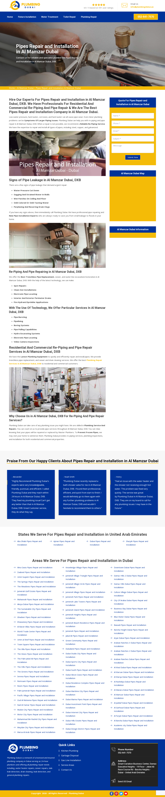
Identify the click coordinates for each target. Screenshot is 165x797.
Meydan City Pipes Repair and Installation (35, 727)
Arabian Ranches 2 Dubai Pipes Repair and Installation (132, 653)
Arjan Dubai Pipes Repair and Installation (132, 638)
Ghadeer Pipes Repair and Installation (34, 617)
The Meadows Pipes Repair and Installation (36, 586)
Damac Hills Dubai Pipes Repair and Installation (129, 586)
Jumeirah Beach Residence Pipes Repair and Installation (85, 625)
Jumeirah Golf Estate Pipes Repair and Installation (34, 593)
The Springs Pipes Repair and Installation (35, 581)
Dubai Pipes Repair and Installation (100, 543)
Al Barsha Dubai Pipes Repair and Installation (134, 720)
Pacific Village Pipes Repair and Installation (36, 695)
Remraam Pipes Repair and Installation (34, 681)
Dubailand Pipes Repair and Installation (83, 648)
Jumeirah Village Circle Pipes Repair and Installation (83, 586)
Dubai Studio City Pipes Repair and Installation (81, 655)
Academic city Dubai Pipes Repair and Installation (130, 727)
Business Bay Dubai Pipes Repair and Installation (130, 610)
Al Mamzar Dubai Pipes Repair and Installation (129, 696)
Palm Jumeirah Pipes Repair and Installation (36, 690)
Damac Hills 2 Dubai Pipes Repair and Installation (130, 577)
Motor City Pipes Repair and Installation (34, 714)
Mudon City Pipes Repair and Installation (35, 709)
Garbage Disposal (70, 755)
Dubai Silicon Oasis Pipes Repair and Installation (82, 676)
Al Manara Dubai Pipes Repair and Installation (134, 690)
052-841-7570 (146, 16)
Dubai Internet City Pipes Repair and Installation (82, 714)
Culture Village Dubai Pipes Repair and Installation (131, 594)
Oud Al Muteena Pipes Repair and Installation (37, 700)
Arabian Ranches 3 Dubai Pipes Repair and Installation (132, 644)
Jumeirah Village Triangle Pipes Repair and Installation (84, 577)
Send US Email (125, 781)
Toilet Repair (69, 17)
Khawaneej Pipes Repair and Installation (35, 622)
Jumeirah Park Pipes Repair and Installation (85, 597)
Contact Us (66, 769)
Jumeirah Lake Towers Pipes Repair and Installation (83, 603)
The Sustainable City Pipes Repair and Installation (34, 611)
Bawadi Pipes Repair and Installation (130, 625)
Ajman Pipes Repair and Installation (64, 543)
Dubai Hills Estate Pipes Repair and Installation (81, 722)
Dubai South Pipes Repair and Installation (84, 670)
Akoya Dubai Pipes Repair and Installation (35, 604)
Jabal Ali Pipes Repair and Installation (82, 635)
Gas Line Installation (71, 760)
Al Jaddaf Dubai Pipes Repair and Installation (133, 703)
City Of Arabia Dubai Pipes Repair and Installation (130, 602)
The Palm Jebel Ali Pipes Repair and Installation (33, 660)
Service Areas (67, 765)
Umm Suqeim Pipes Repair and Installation (36, 577)
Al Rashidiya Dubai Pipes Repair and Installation (130, 683)
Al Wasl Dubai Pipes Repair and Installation (133, 667)
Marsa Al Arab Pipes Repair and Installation (36, 732)
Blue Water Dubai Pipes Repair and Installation (129, 618)
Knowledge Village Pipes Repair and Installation (81, 569)
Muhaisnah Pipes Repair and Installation (34, 599)
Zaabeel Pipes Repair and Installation (33, 572)
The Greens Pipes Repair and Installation (35, 671)
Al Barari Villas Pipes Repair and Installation (36, 626)
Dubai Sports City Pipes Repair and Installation (81, 663)
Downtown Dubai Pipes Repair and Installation (129, 569)
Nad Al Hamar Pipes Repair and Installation (36, 705)
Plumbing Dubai (76, 793)
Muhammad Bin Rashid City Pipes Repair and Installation (37, 721)
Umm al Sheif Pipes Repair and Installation (36, 639)
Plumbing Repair (89, 17)
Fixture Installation (27, 17)
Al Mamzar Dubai (25, 88)
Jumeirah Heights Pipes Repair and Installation (81, 616)
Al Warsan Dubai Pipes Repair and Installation (134, 672)
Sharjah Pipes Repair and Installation (137, 543)
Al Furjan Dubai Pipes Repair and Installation (133, 716)
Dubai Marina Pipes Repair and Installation (84, 699)
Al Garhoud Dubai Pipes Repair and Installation (129, 709)
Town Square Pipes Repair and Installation (36, 644)
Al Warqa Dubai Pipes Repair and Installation (133, 677)
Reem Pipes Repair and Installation (32, 686)
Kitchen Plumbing (69, 750)
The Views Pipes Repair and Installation (34, 654)
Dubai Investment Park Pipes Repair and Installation (84, 706)
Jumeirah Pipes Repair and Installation (82, 631)
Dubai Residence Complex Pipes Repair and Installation (85, 685)
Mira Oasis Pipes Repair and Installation (34, 567)
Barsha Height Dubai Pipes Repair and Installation (131, 631)
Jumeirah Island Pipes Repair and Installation (85, 610)
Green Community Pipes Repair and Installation (81, 642)
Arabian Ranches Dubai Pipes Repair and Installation (132, 661)
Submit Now (133, 157)
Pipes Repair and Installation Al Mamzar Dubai (58, 88)
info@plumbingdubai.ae (142, 7)
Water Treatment (49, 17)
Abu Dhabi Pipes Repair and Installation (29, 543)
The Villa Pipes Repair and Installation (33, 649)
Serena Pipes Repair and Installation (33, 676)
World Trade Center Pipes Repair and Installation (34, 633)
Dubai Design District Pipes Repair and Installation (83, 731)
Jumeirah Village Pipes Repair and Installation (85, 592)
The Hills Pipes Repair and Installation (34, 667)
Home (10, 17)
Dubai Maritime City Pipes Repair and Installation (82, 693)
